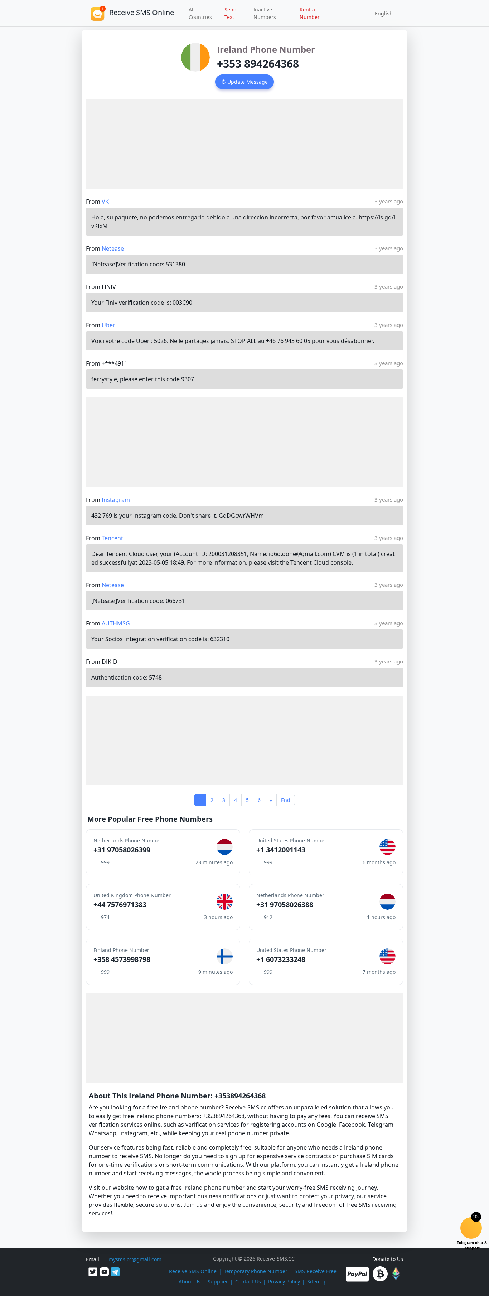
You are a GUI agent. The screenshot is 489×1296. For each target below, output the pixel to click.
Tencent (112, 538)
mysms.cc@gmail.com (134, 1259)
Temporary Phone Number (255, 1271)
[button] (381, 13)
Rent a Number (310, 13)
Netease (113, 248)
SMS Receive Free (316, 1271)
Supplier (218, 1281)
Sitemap (317, 1281)
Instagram (116, 500)
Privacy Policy (284, 1281)
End (285, 800)
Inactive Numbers (264, 13)
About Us (189, 1281)
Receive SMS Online (193, 1271)
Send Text (230, 13)
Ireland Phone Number (266, 49)
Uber (108, 325)
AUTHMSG (116, 623)
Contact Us (248, 1281)
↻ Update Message (244, 81)
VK (105, 201)
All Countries (200, 13)
